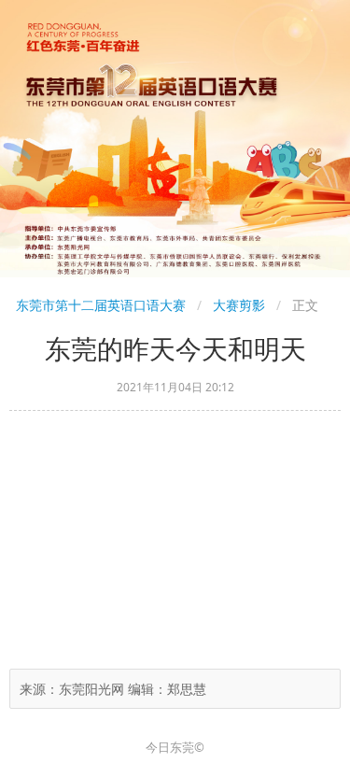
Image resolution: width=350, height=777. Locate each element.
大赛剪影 (239, 305)
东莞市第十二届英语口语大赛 (101, 305)
